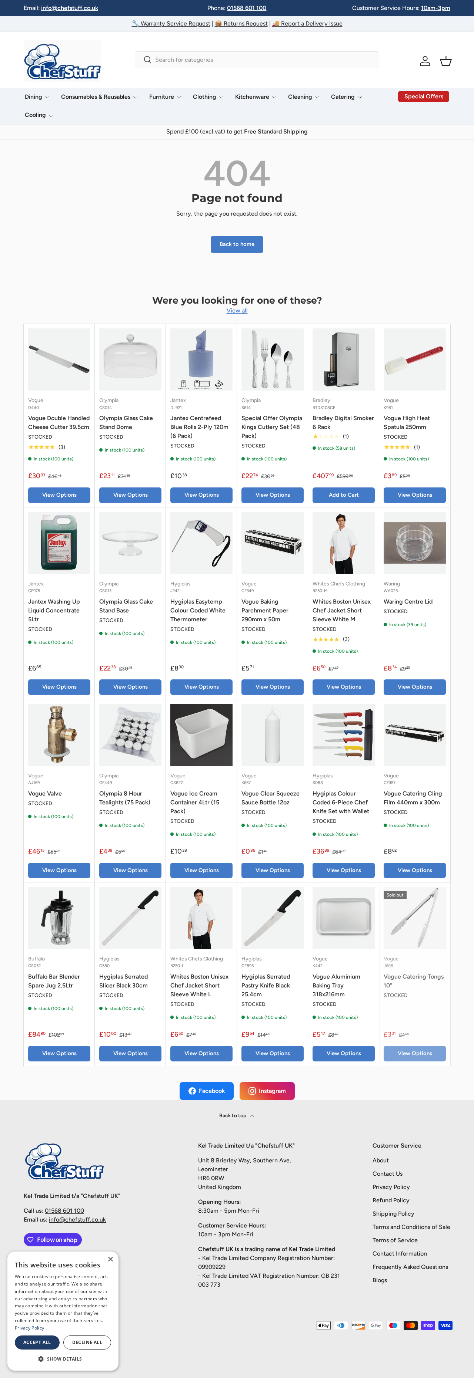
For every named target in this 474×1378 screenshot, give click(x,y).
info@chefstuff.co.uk (69, 7)
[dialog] (62, 1311)
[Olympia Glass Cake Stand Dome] (130, 359)
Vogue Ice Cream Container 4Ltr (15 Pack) (194, 802)
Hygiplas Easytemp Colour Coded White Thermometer (198, 610)
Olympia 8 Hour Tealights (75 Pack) (124, 798)
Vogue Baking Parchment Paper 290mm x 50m (264, 610)
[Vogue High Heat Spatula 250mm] (415, 359)
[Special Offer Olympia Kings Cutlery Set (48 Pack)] (272, 359)
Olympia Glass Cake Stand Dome (126, 422)
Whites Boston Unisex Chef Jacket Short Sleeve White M (342, 610)
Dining (33, 96)
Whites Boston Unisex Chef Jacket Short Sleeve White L (199, 985)
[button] (446, 61)
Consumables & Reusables (95, 96)
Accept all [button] (37, 1342)
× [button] (110, 1259)
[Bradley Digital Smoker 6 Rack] (344, 359)
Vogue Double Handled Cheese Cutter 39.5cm (59, 422)
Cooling (35, 114)
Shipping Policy (393, 1213)
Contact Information (400, 1253)
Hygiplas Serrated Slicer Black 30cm (123, 981)
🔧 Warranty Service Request (171, 23)
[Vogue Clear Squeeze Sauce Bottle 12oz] (272, 735)
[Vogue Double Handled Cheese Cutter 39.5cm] (59, 359)
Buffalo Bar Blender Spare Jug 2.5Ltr (54, 981)
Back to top (233, 1115)
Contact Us (388, 1173)
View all (237, 310)
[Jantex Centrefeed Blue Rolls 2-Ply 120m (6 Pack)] (201, 359)
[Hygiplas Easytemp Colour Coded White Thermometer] (201, 543)
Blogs (380, 1280)
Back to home (237, 244)
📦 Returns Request (241, 23)
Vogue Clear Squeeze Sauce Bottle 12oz (270, 798)
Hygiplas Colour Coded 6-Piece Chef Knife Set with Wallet (341, 802)
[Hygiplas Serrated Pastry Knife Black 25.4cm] (272, 918)
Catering (343, 96)
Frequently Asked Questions (410, 1266)
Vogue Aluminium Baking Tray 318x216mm (336, 985)
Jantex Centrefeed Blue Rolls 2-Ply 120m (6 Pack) (199, 427)
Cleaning (300, 96)
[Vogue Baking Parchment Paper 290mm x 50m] (272, 543)
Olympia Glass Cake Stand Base (126, 606)
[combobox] (256, 60)
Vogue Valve (45, 793)
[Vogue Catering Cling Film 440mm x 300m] (415, 735)
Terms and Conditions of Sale (411, 1226)
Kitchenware (252, 96)
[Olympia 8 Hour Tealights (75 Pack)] (130, 735)
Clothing (204, 96)
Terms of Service (395, 1240)
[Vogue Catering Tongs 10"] (415, 918)
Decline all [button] (87, 1342)
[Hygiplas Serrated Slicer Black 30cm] (130, 918)
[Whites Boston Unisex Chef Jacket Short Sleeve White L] (201, 918)
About (381, 1160)
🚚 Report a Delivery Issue (307, 23)
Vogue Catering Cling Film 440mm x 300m (413, 798)
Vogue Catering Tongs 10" (414, 981)
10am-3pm (435, 7)
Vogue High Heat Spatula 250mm (407, 422)
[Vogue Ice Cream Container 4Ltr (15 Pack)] (201, 735)
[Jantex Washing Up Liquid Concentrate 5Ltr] (59, 543)
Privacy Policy (391, 1186)
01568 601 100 (246, 7)
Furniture (161, 96)
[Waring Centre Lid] (415, 543)
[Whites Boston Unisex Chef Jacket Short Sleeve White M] (344, 543)
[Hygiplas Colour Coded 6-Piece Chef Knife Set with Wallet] (344, 735)
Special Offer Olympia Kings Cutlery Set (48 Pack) (271, 427)
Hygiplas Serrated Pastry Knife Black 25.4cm (265, 985)
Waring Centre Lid (408, 601)
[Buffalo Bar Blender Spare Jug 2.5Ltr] (59, 918)
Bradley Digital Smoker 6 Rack (343, 422)
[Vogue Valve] (59, 735)
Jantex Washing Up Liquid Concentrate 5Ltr (54, 610)
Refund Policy (391, 1200)
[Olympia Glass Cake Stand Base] (130, 543)
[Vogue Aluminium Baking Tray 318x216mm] (344, 918)
